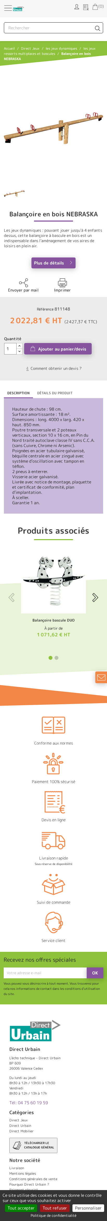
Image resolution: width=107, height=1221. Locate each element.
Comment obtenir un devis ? (56, 368)
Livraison (16, 1168)
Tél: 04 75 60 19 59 (28, 1103)
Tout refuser (55, 1208)
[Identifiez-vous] (76, 6)
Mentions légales (22, 1173)
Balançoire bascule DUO (53, 620)
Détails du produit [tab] (54, 393)
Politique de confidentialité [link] (53, 1215)
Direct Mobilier (21, 1131)
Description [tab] (18, 393)
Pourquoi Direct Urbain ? (29, 1184)
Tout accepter (21, 1208)
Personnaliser (88, 1208)
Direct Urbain (20, 1125)
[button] (50, 658)
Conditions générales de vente (33, 1179)
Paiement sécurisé (23, 1189)
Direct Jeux (18, 1120)
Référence (45, 309)
